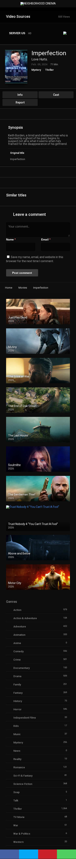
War (15, 825)
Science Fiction (22, 783)
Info (20, 94)
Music (17, 734)
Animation (19, 634)
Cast (56, 94)
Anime (17, 643)
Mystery (36, 70)
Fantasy (17, 692)
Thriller (49, 70)
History (17, 701)
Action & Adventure (25, 618)
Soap (16, 792)
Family (17, 684)
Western (18, 841)
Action (17, 609)
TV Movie (19, 817)
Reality (17, 759)
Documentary (21, 667)
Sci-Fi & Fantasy (22, 775)
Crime (17, 659)
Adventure (19, 626)
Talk (15, 800)
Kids (16, 725)
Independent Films (24, 717)
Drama (17, 676)
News (16, 750)
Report (20, 102)
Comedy (18, 651)
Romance (19, 767)
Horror (17, 709)
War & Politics (21, 833)
